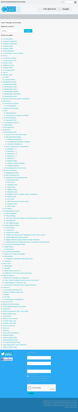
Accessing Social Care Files (13, 290)
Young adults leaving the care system (14, 306)
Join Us (5, 72)
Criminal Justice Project (11, 211)
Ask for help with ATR (12, 175)
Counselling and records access (16, 168)
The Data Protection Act (14, 144)
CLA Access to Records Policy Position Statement (20, 285)
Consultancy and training (12, 251)
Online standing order (9, 314)
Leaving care (10, 230)
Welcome (6, 330)
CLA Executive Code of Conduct (13, 53)
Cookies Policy (7, 67)
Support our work (8, 65)
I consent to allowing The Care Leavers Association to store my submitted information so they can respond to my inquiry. (39, 379)
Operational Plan (11, 120)
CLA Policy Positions (9, 58)
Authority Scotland (13, 165)
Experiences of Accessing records (16, 177)
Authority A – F (11, 149)
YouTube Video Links (9, 321)
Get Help (7, 297)
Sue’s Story (10, 182)
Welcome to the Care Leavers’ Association (16, 98)
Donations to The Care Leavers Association (18, 273)
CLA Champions (11, 106)
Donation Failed (8, 46)
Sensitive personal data (14, 139)
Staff (5, 110)
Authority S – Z (12, 156)
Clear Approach (10, 220)
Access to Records (9, 325)
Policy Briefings (11, 216)
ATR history (8, 208)
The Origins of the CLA (11, 122)
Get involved (7, 316)
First (28, 360)
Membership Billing (10, 84)
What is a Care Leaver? (10, 318)
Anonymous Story (13, 180)
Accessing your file (10, 132)
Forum (5, 55)
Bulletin (6, 294)
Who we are (6, 101)
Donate (66, 9)
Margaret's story (12, 192)
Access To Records (10, 170)
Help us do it (7, 263)
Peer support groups (12, 223)
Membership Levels (10, 87)
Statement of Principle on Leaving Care (16, 278)
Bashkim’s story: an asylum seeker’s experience (22, 194)
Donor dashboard (8, 51)
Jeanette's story (12, 204)
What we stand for (8, 275)
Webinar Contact (8, 335)
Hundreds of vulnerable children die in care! (19, 258)
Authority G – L (12, 151)
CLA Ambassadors (9, 70)
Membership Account (9, 82)
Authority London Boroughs (16, 163)
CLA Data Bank (8, 39)
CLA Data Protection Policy (11, 342)
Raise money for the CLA (12, 270)
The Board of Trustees (11, 103)
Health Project (8, 247)
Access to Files (8, 302)
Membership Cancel (10, 96)
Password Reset (9, 79)
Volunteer (7, 268)
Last (28, 366)
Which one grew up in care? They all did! (15, 311)
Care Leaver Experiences (11, 333)
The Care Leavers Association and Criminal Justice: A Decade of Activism (29, 218)
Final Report (9, 249)
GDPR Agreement (32, 374)
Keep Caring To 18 (10, 60)
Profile (6, 77)
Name (29, 355)
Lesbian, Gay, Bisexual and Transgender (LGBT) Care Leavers (25, 235)
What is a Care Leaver (11, 108)
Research (7, 261)
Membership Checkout (11, 91)
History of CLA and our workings (14, 254)
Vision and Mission (10, 118)
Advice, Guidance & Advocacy (13, 292)
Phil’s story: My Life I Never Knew (18, 201)
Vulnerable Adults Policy (10, 340)
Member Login (7, 75)
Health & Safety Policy (10, 337)
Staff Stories (8, 125)
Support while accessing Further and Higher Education (23, 239)
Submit (31, 393)
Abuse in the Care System (11, 304)
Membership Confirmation (12, 94)
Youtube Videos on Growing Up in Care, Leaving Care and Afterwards (27, 242)
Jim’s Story (10, 199)
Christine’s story (12, 185)
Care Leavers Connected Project (14, 244)
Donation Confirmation (10, 41)
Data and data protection (13, 137)
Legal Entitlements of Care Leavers (17, 237)
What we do (6, 130)
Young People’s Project (11, 225)
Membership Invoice (10, 89)
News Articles (8, 256)
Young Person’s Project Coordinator (17, 115)
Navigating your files (12, 173)
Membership (8, 266)
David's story (11, 187)
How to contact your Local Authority (17, 146)
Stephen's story (12, 189)
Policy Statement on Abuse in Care (15, 282)
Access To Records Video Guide (16, 134)
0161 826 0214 (49, 9)
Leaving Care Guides (12, 232)
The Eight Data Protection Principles (18, 141)
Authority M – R (12, 153)
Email (29, 368)
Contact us (6, 287)
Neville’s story (11, 196)
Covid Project (10, 227)
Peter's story (11, 206)
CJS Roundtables (11, 213)
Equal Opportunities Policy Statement (14, 345)
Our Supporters (9, 127)
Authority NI (11, 158)
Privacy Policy (7, 63)
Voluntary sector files (9, 323)
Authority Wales (12, 161)
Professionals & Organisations (14, 299)
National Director (11, 113)
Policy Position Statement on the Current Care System (21, 280)
